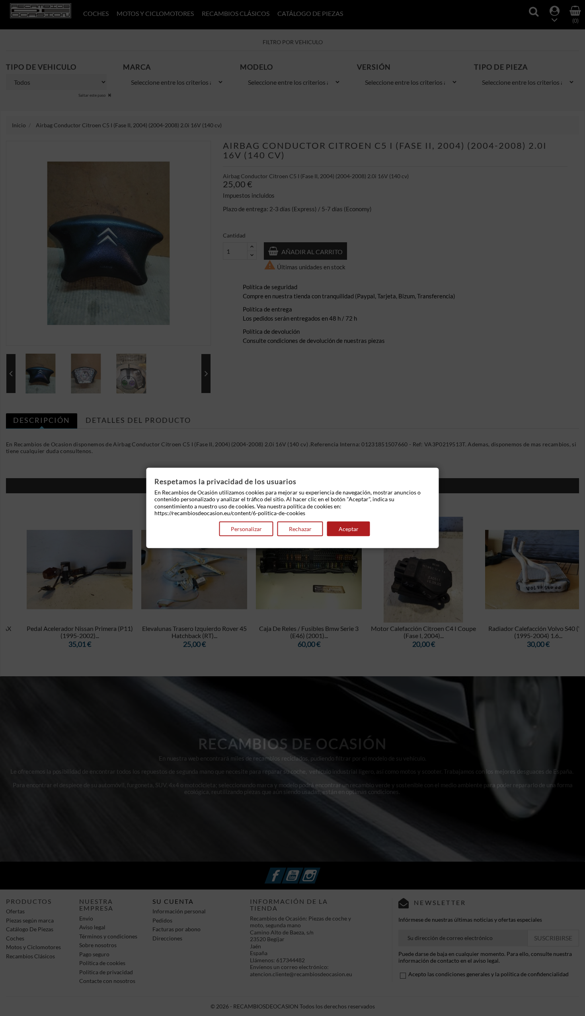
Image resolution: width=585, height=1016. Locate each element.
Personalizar (246, 529)
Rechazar (300, 529)
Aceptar (349, 529)
